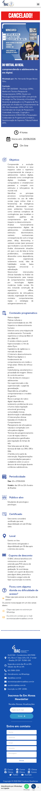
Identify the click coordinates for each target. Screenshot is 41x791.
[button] (38, 4)
